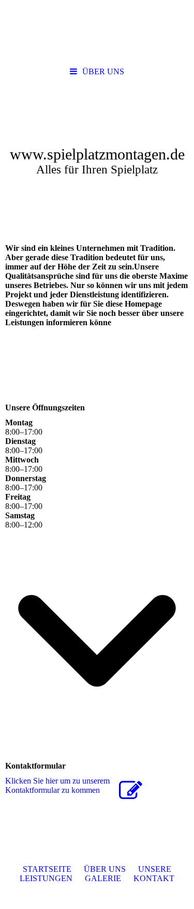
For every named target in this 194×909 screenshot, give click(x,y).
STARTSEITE (47, 869)
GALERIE (103, 878)
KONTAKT (153, 878)
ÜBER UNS (103, 71)
